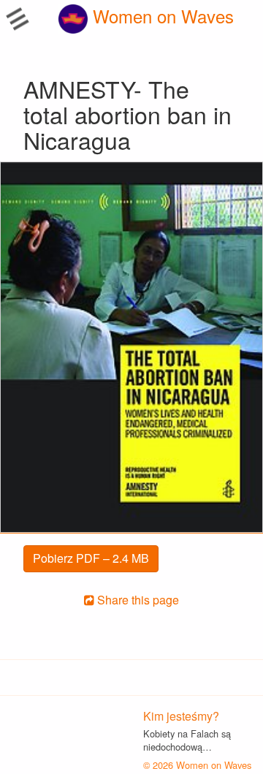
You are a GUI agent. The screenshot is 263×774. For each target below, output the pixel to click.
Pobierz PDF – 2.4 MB (91, 558)
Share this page (136, 599)
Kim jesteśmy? (181, 715)
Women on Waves (161, 16)
